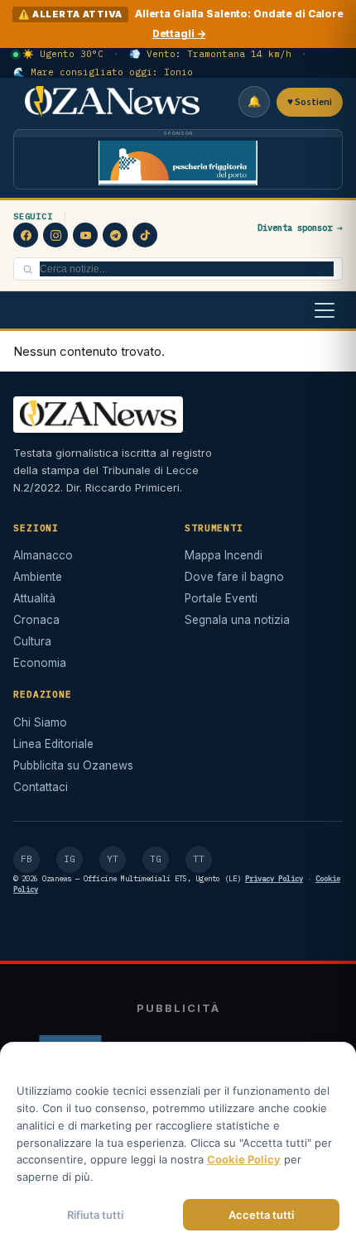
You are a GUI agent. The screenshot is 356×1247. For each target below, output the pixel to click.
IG (69, 859)
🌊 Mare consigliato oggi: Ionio (103, 72)
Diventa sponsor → (300, 227)
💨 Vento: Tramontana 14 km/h (210, 54)
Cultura (32, 641)
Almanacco (43, 555)
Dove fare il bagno (234, 576)
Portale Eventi (221, 598)
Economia (39, 662)
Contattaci (40, 787)
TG (155, 859)
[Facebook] (25, 235)
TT (198, 859)
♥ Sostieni (309, 102)
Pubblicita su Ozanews (73, 765)
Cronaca (36, 619)
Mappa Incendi (223, 555)
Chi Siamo (40, 722)
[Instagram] (55, 235)
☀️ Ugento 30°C (62, 54)
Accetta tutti (261, 1214)
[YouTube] (85, 235)
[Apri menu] (324, 310)
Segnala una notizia (237, 619)
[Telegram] (115, 235)
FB (26, 859)
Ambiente (37, 576)
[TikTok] (144, 235)
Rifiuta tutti (95, 1214)
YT (112, 859)
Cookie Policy (244, 1159)
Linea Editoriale (53, 744)
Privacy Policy (274, 878)
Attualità (34, 598)
